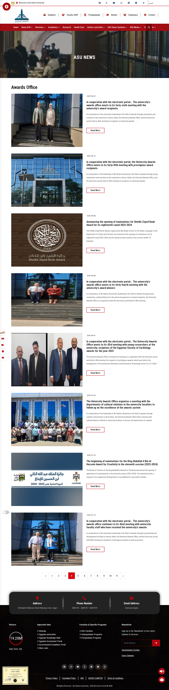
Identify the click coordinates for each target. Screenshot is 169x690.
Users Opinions (128, 655)
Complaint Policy (69, 678)
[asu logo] (21, 15)
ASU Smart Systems (117, 27)
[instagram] (121, 3)
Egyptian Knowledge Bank (49, 638)
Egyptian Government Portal (50, 641)
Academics (53, 27)
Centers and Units (95, 27)
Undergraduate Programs (91, 634)
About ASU (26, 27)
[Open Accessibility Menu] (7, 7)
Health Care (79, 27)
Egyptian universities (47, 634)
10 (110, 575)
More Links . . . (45, 648)
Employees (133, 15)
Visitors (151, 15)
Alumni (114, 15)
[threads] (143, 3)
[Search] (149, 27)
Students (51, 15)
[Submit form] (156, 643)
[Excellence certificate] (15, 675)
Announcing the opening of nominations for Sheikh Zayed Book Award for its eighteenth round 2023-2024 (120, 223)
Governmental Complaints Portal (52, 644)
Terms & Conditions (115, 678)
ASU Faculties (87, 631)
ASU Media (135, 27)
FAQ (82, 678)
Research (67, 27)
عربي (151, 3)
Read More (95, 130)
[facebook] (100, 3)
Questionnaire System (131, 650)
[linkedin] (129, 3)
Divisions (39, 27)
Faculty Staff (72, 15)
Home (15, 27)
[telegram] (136, 3)
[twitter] (106, 3)
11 (117, 575)
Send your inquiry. (131, 608)
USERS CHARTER (95, 678)
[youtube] (114, 3)
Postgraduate (94, 15)
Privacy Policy (52, 678)
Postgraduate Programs (91, 638)
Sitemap (42, 631)
